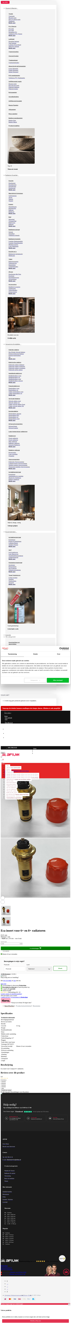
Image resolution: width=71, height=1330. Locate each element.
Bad (10, 217)
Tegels (11, 14)
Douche (11, 181)
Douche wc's (13, 251)
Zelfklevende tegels (15, 81)
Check (60, 968)
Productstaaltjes (14, 126)
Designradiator (13, 411)
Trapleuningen (13, 60)
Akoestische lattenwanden (17, 66)
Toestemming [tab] (12, 654)
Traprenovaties (14, 52)
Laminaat (11, 39)
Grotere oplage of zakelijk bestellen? (11, 994)
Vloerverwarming (14, 459)
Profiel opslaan (35, 1321)
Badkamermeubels (14, 239)
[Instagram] (7, 1284)
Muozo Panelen (13, 105)
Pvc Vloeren (12, 26)
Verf (10, 550)
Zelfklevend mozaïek (15, 101)
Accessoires (13, 284)
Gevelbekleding (14, 97)
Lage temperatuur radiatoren (18, 431)
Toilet (10, 259)
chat (14, 980)
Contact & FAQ (5, 997)
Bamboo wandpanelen (15, 118)
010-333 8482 (7, 980)
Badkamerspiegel (14, 229)
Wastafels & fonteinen (16, 193)
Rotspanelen (13, 92)
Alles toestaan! (58, 680)
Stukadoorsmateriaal (15, 562)
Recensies (36, 1006)
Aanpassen (34, 680)
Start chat (3, 984)
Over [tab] (58, 654)
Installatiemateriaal (15, 472)
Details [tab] (35, 654)
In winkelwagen (34, 948)
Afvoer (11, 272)
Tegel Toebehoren (14, 575)
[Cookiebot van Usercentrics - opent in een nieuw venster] (61, 648)
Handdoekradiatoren (15, 373)
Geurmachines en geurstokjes (14, 643)
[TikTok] (7, 1292)
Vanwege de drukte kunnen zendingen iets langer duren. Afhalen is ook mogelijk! (31, 708)
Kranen (11, 204)
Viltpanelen (12, 109)
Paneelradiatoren (14, 386)
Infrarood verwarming (15, 424)
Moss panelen (13, 114)
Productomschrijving (23, 1006)
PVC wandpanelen (14, 75)
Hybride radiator (14, 350)
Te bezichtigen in (19, 997)
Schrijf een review (6, 1090)
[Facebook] (7, 1281)
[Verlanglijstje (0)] (1, 757)
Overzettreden (13, 56)
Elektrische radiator (15, 362)
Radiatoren (12, 436)
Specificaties (9, 1006)
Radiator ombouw (14, 450)
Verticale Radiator (14, 398)
